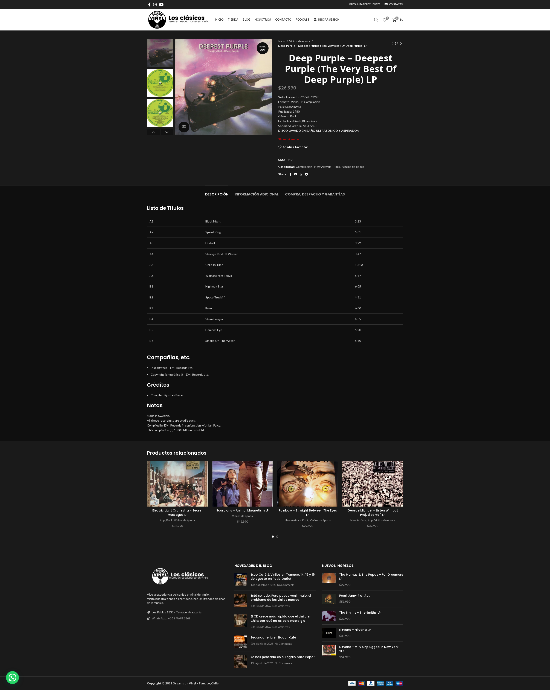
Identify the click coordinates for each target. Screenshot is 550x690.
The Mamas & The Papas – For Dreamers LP (371, 577)
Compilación (304, 166)
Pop (162, 520)
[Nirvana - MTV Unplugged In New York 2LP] (329, 652)
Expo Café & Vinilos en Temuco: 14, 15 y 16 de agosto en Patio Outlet (283, 576)
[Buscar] (376, 19)
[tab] (216, 192)
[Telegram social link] (306, 174)
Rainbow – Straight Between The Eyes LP (307, 512)
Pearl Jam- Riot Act (354, 596)
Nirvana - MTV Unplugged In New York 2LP (369, 649)
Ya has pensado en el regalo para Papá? (283, 657)
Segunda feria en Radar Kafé (273, 637)
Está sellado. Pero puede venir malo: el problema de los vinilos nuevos (281, 597)
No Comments (285, 585)
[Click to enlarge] (184, 127)
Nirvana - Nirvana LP (355, 630)
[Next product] (401, 43)
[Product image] (177, 484)
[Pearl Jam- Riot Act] (329, 599)
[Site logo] (178, 19)
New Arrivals (322, 166)
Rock (336, 166)
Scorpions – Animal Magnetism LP (242, 510)
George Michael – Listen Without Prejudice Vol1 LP (372, 512)
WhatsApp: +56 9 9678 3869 (171, 618)
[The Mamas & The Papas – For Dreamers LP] (329, 580)
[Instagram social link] (155, 4)
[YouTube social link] (161, 4)
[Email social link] (295, 174)
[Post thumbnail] (240, 580)
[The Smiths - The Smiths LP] (329, 616)
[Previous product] (392, 43)
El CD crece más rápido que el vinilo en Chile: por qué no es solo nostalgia (281, 618)
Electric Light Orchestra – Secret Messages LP (177, 512)
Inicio (282, 41)
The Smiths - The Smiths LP (359, 613)
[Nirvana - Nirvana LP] (329, 633)
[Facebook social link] (149, 4)
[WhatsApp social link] (301, 174)
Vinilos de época (300, 41)
